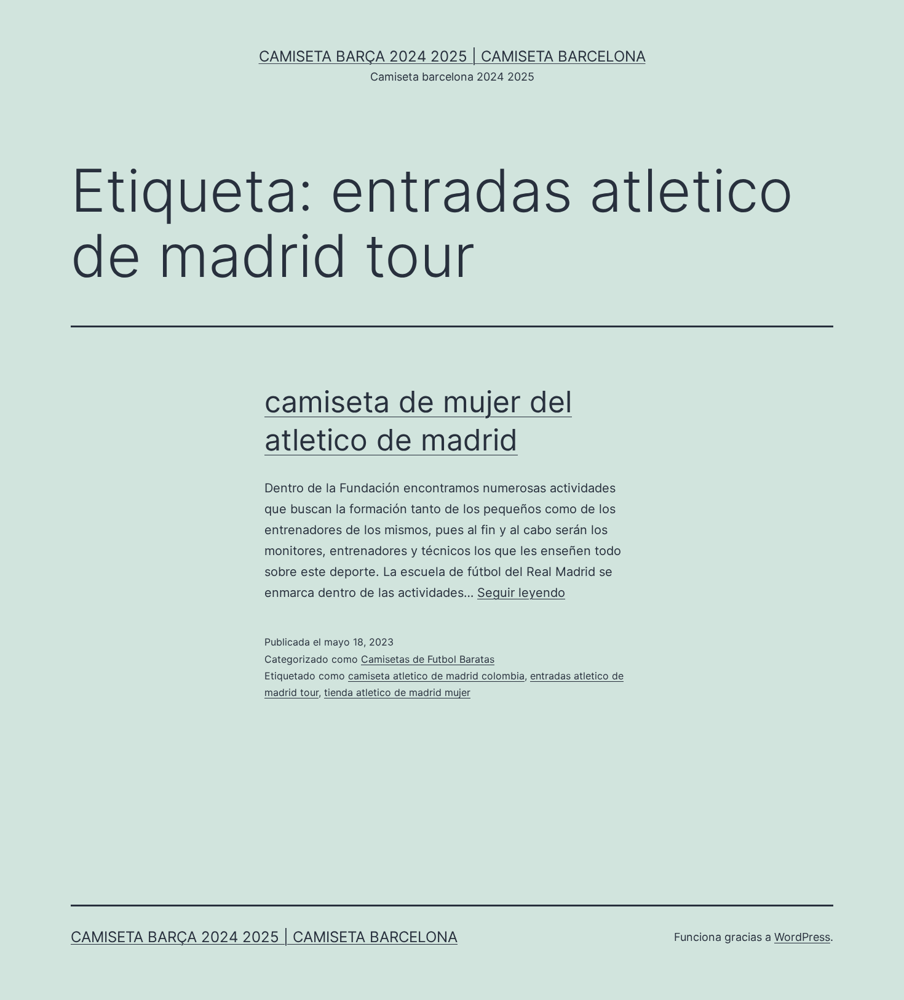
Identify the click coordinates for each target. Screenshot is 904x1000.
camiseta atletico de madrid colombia (436, 676)
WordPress (802, 936)
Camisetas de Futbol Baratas (427, 659)
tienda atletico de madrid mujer (397, 692)
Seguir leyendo (521, 592)
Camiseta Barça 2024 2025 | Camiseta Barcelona (452, 56)
